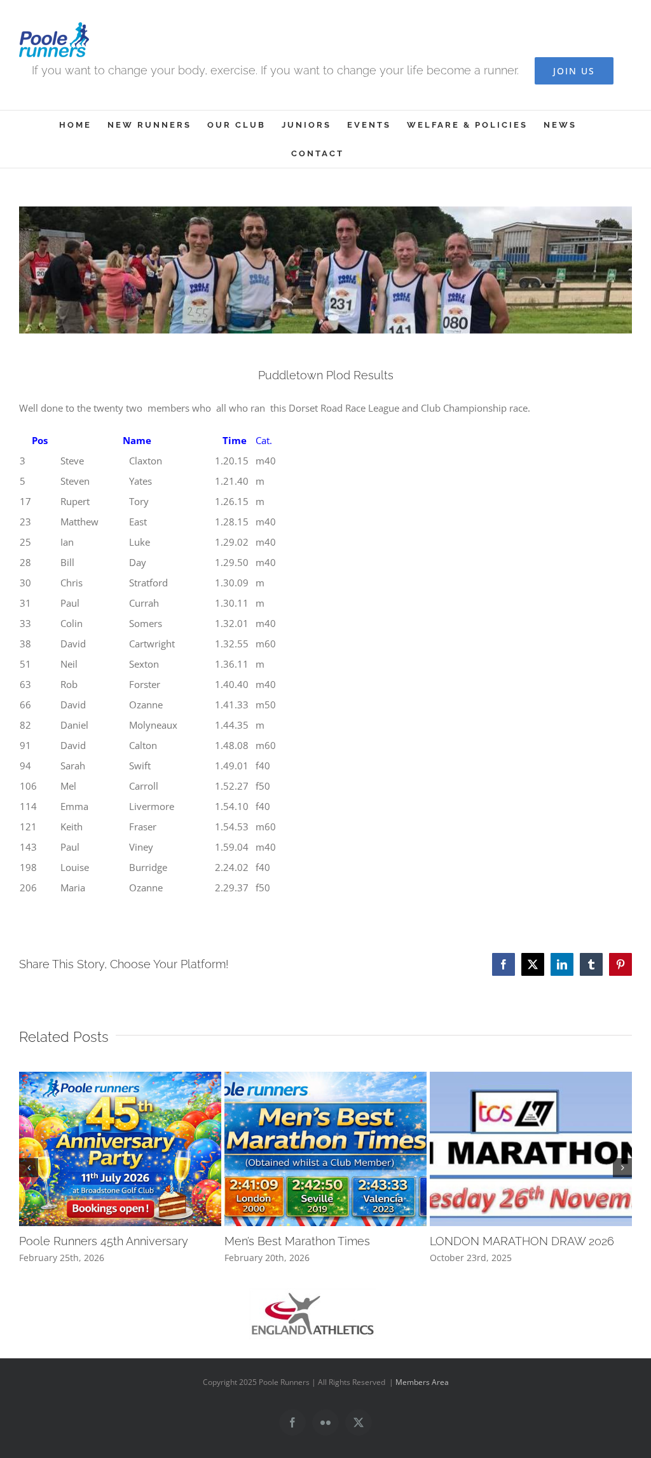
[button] (28, 1167)
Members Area (422, 1382)
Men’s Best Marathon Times (297, 1241)
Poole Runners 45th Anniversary (103, 1241)
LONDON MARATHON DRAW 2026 (522, 1241)
